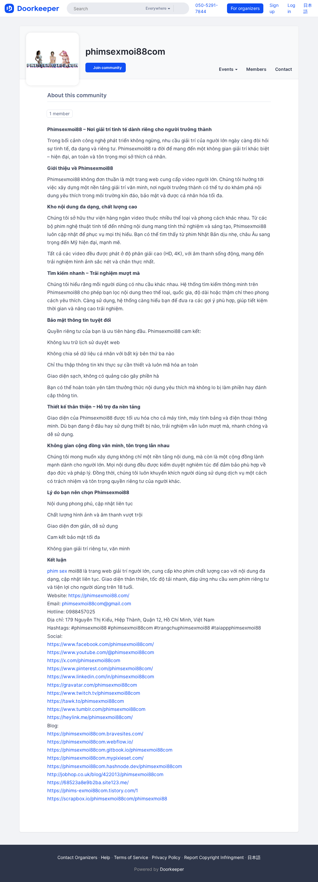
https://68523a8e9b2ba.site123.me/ (88, 782)
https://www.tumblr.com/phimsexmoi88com (96, 709)
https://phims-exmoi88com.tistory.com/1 (92, 790)
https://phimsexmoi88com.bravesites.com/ (95, 734)
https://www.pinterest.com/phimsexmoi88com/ (100, 668)
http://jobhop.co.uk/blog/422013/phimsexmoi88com (105, 774)
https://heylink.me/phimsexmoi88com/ (90, 717)
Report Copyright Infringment (214, 857)
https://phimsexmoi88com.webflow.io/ (90, 742)
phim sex (57, 571)
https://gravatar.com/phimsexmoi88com (92, 685)
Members (256, 69)
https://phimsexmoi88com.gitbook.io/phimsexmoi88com (109, 750)
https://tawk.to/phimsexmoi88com (85, 701)
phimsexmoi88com (125, 51)
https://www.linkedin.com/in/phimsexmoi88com (100, 677)
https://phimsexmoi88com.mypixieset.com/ (95, 758)
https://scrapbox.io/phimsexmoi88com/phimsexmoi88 (107, 799)
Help (105, 857)
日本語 (254, 857)
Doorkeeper (172, 869)
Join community (107, 67)
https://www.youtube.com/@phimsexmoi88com (100, 652)
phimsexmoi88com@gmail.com (96, 604)
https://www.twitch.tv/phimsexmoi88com (93, 693)
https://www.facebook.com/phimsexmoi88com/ (100, 644)
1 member (59, 113)
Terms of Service (131, 857)
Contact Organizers (77, 857)
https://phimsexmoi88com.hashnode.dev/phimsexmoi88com (114, 766)
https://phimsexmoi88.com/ (98, 595)
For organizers (245, 8)
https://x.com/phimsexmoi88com (83, 660)
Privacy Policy (166, 857)
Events (226, 69)
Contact (283, 69)
